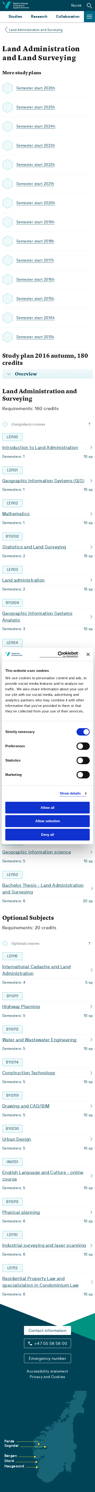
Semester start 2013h (35, 337)
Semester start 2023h (35, 145)
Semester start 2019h (35, 222)
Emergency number (47, 1358)
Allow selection (47, 821)
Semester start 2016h (35, 279)
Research (39, 16)
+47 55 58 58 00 (50, 1343)
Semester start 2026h (35, 88)
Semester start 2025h (35, 107)
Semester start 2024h (35, 126)
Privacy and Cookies (47, 1377)
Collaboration (68, 16)
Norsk (76, 5)
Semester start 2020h (35, 203)
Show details (70, 793)
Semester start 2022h (35, 164)
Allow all (47, 808)
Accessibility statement (47, 1371)
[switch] (83, 746)
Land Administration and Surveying (35, 30)
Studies (15, 16)
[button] (89, 5)
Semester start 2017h (35, 260)
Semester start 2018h (35, 241)
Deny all (47, 835)
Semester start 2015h (35, 298)
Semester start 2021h (35, 184)
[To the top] (90, 424)
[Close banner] (88, 654)
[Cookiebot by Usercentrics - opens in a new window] (59, 654)
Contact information (48, 1330)
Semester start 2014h (35, 318)
